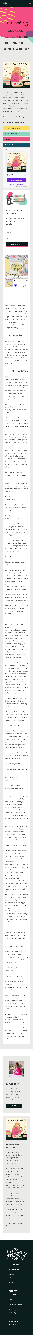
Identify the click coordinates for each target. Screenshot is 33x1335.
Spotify (9, 139)
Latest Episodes (13, 128)
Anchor (9, 144)
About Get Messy (14, 1269)
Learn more (14, 1106)
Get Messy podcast (17, 1169)
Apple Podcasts (13, 134)
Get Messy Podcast (15, 1305)
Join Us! (11, 1283)
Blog (10, 1299)
